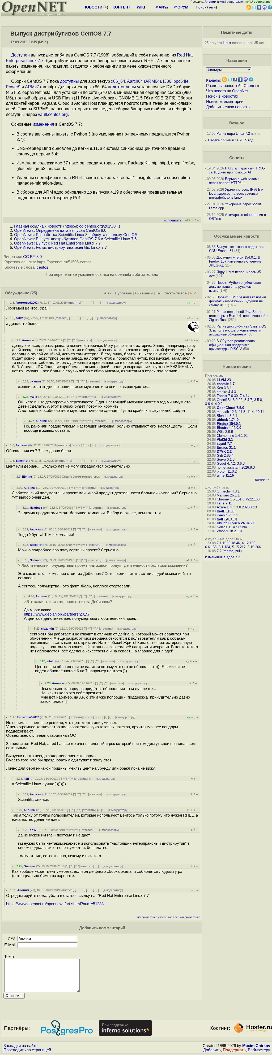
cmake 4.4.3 (226, 392)
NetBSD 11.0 (227, 519)
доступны (69, 81)
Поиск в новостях (222, 96)
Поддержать (234, 1050)
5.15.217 (238, 547)
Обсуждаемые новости (236, 236)
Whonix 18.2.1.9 (229, 531)
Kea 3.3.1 (224, 388)
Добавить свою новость (228, 107)
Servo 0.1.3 (226, 459)
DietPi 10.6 (225, 511)
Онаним (29, 866)
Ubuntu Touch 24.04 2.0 (236, 523)
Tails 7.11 (224, 503)
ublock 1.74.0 (228, 420)
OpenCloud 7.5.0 (230, 408)
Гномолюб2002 (26, 302)
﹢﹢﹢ (87, 302)
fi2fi (26, 778)
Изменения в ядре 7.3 (222, 557)
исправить (172, 220)
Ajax (107, 293)
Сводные (252, 86)
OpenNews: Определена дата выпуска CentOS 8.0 (60, 230)
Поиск (201, 7)
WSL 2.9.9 (225, 432)
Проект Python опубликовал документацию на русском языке (235, 287)
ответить (74, 302)
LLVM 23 (224, 380)
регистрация (235, 1)
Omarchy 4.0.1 (228, 491)
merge (228, 551)
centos (42, 267)
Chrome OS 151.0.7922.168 (238, 499)
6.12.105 (248, 543)
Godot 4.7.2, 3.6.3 (231, 463)
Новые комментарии (224, 101)
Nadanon (36, 560)
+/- (158, 293)
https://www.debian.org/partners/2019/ (56, 614)
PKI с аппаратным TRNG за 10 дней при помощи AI (237, 170)
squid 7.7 (224, 444)
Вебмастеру (259, 1050)
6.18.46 (234, 543)
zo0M (19, 318)
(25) (33, 293)
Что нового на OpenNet (227, 91)
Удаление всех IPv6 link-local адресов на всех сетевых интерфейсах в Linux (237, 193)
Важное (236, 123)
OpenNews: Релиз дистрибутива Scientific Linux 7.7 (60, 247)
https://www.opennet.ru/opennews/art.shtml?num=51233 (55, 904)
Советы (236, 158)
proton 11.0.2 (227, 471)
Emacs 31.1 (226, 448)
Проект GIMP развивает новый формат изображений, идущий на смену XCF (237, 301)
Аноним (28, 340)
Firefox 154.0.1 (229, 424)
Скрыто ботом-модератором (81, 476)
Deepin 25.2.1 (227, 515)
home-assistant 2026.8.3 (236, 467)
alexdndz (35, 507)
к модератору (116, 302)
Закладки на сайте (20, 1046)
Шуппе (27, 476)
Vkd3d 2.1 (225, 440)
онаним (35, 381)
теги (212, 7)
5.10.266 (254, 547)
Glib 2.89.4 (225, 455)
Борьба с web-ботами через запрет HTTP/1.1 (234, 181)
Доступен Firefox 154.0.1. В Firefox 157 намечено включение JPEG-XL (235, 261)
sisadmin (47, 628)
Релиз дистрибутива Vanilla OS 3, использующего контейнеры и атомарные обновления (237, 330)
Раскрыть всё (175, 293)
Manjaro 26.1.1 (228, 495)
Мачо (33, 396)
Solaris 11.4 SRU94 (232, 527)
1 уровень (123, 293)
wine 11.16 (225, 475)
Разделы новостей (223, 86)
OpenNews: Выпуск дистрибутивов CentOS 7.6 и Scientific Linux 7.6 (75, 239)
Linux (227, 43)
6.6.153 (210, 547)
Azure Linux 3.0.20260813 (237, 507)
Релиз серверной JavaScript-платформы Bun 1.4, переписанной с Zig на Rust (238, 316)
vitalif (50, 661)
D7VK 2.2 (224, 452)
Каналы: (213, 80)
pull (238, 551)
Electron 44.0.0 (229, 428)
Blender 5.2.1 (227, 416)
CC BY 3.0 (32, 257)
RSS (193, 293)
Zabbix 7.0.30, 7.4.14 (233, 396)
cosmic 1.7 (226, 384)
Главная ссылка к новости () (67, 226)
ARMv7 (32, 87)
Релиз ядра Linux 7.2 (233, 134)
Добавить (212, 1050)
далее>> (262, 479)
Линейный (144, 293)
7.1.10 (221, 543)
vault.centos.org (53, 114)
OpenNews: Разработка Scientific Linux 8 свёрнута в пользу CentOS (75, 235)
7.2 (219, 551)
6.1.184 (224, 547)
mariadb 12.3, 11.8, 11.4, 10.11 (240, 412)
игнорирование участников (154, 917)
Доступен (20, 55)
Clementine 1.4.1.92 (232, 436)
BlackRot (22, 460)
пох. (33, 829)
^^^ (75, 340)
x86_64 (118, 81)
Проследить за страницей (27, 1050)
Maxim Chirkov (256, 1046)
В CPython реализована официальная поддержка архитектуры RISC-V (232, 345)
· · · (97, 302)
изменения (43, 124)
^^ (69, 340)
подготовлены (122, 87)
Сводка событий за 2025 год (230, 140)
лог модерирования (187, 917)
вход (221, 1)
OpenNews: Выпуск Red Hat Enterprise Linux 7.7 (57, 243)
